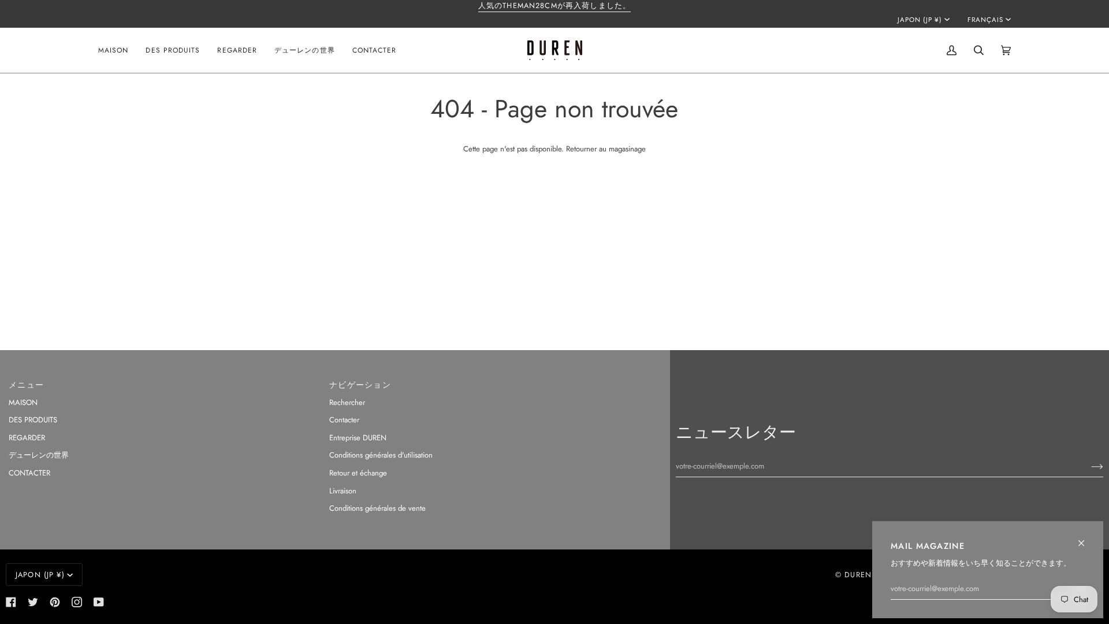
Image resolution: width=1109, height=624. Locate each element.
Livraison (342, 490)
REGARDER (27, 437)
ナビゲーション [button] (360, 385)
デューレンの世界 (39, 455)
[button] (173, 50)
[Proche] (1086, 538)
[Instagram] (77, 602)
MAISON (23, 402)
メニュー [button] (26, 385)
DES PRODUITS (33, 419)
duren (858, 574)
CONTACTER (29, 472)
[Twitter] (33, 602)
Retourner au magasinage (606, 148)
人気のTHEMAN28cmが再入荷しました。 (554, 5)
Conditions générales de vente (377, 508)
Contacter (344, 419)
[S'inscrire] (1088, 466)
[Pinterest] (55, 602)
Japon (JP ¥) (920, 19)
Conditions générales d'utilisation (381, 455)
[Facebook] (11, 602)
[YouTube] (99, 602)
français (985, 19)
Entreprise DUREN (357, 437)
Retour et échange (358, 472)
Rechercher (347, 402)
